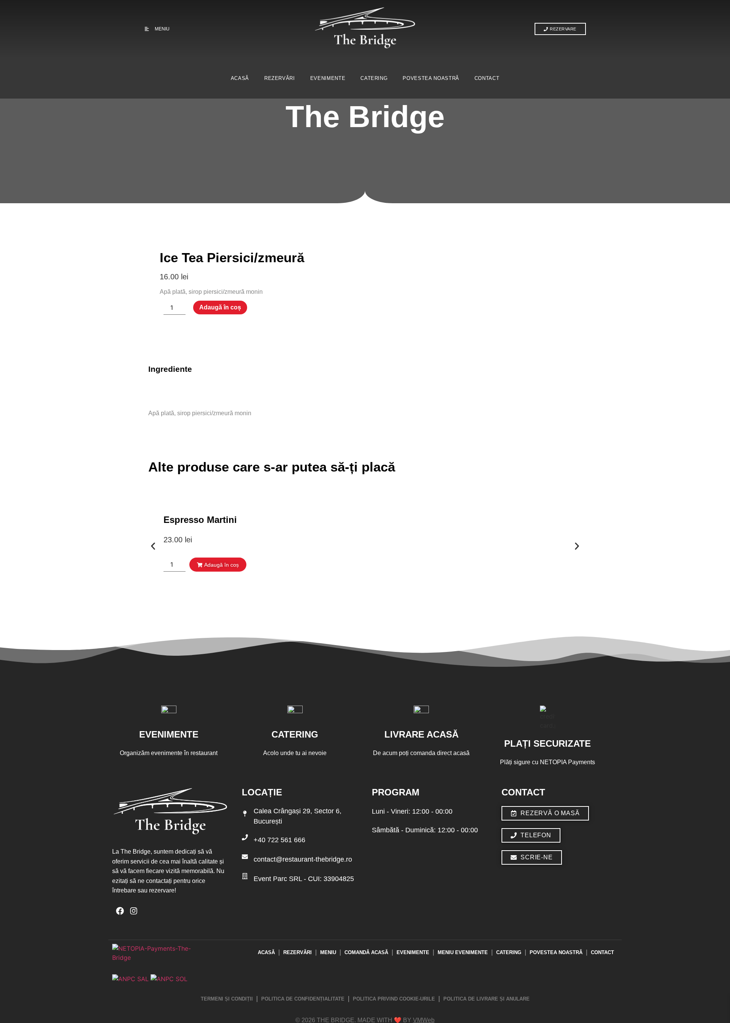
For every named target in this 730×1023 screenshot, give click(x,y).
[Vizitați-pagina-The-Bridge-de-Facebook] (120, 911)
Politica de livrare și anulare (486, 999)
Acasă (240, 78)
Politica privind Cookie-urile (394, 999)
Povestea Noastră (431, 78)
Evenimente (328, 78)
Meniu (328, 952)
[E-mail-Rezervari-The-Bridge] (245, 857)
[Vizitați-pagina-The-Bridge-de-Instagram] (134, 911)
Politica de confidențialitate (302, 999)
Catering (373, 78)
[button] (153, 546)
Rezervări (279, 78)
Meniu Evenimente (463, 952)
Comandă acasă (366, 952)
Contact (487, 78)
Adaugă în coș (220, 307)
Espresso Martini (200, 520)
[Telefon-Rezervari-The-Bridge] (245, 837)
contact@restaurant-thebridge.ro (303, 859)
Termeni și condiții (227, 999)
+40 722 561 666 (279, 840)
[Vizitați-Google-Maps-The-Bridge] (245, 814)
